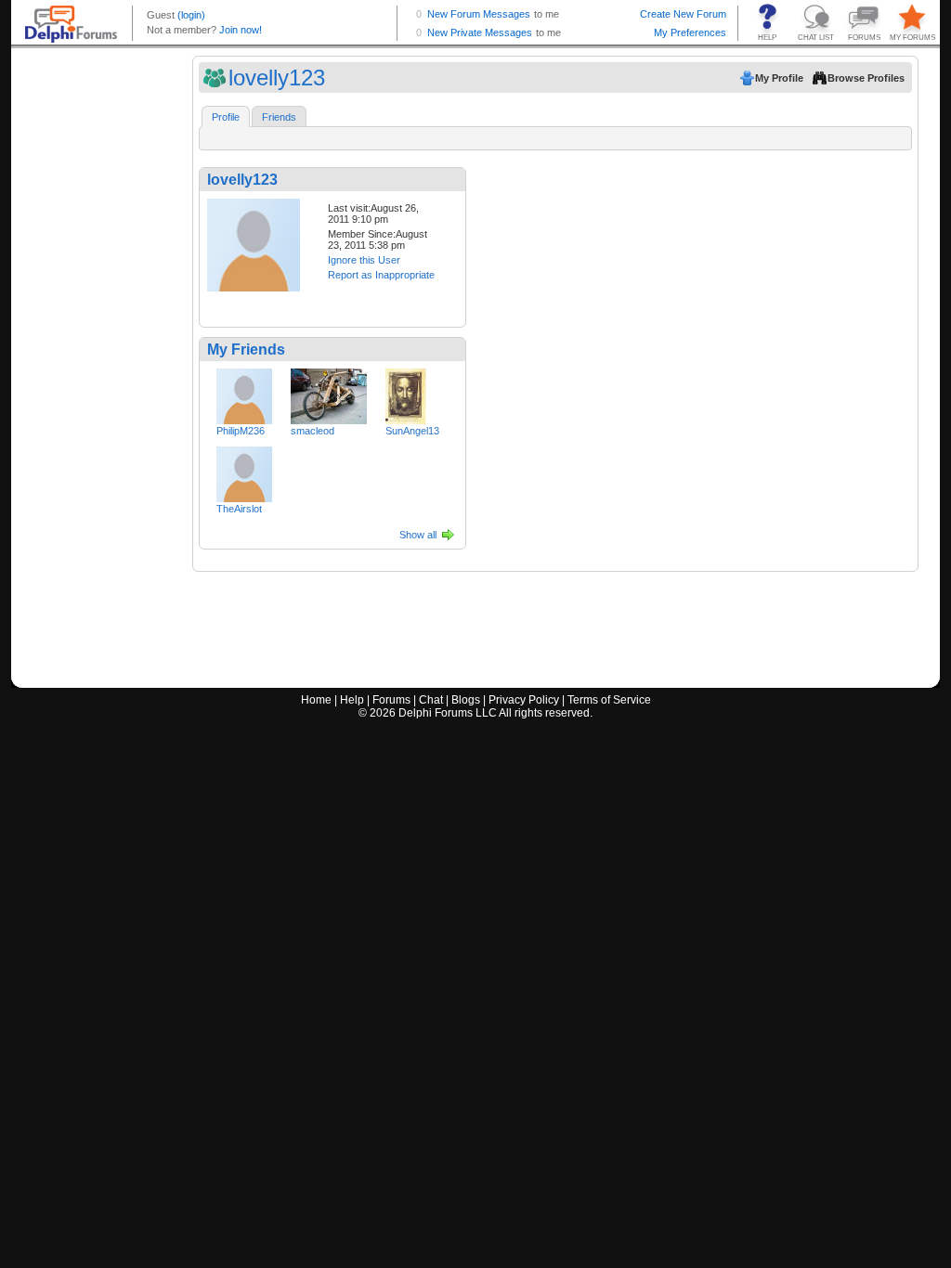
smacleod (312, 430)
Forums (391, 699)
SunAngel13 (412, 430)
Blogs (465, 699)
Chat (431, 699)
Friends (279, 117)
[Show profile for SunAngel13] (405, 392)
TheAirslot (239, 508)
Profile (226, 117)
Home (316, 699)
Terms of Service (609, 699)
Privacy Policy (524, 699)
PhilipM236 (240, 430)
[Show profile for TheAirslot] (244, 470)
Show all (417, 534)
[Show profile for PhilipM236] (244, 392)
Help (352, 699)
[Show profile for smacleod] (329, 392)
